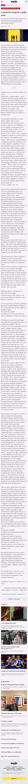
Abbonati (14, 778)
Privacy (20, 767)
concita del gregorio (11, 594)
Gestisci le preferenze (9, 768)
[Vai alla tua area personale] (26, 1)
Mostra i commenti (14, 599)
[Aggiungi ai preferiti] (9, 26)
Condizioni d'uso (20, 768)
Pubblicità (14, 767)
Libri (3, 5)
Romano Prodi (21, 594)
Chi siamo (8, 767)
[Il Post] (14, 1)
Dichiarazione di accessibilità (14, 769)
